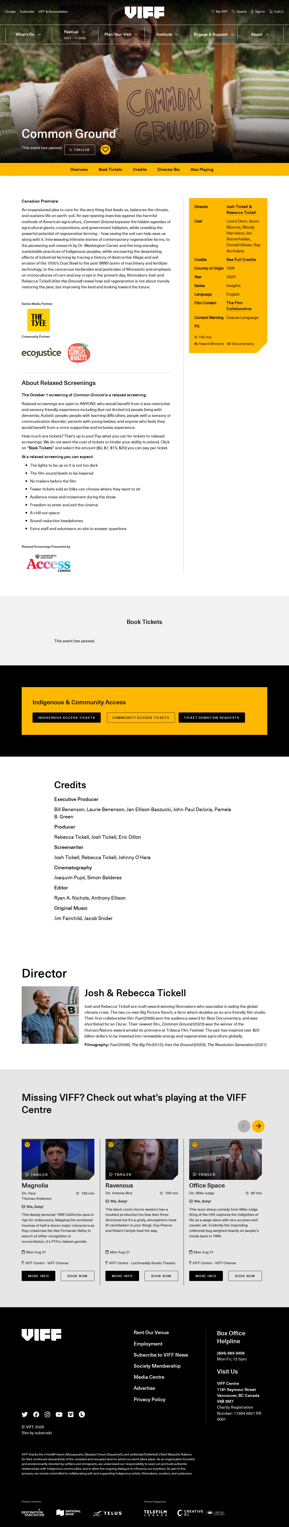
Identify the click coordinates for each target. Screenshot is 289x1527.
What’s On (25, 34)
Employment (148, 1343)
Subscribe (27, 11)
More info (38, 1276)
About (256, 34)
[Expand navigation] (39, 34)
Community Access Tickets (141, 717)
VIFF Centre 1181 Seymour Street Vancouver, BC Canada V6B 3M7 (238, 1392)
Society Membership (157, 1365)
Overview (79, 169)
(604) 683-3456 (231, 1353)
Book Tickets (110, 169)
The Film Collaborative (239, 305)
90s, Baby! (35, 1206)
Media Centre (149, 1376)
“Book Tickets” (40, 448)
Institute (164, 34)
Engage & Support (211, 34)
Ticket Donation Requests (212, 717)
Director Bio (169, 169)
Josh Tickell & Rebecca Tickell (241, 209)
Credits (140, 169)
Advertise (144, 1387)
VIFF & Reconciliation (53, 11)
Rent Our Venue (151, 1332)
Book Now (78, 1276)
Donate (10, 11)
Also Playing (202, 169)
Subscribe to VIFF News (161, 1354)
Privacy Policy (149, 1399)
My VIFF (222, 11)
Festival (71, 31)
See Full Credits (241, 259)
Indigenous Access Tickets (66, 717)
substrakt (43, 1433)
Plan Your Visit (118, 34)
